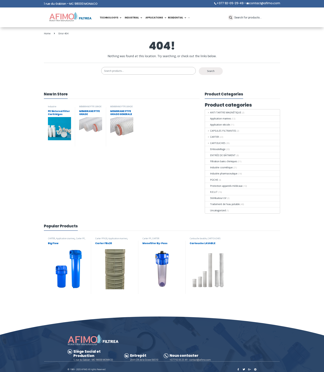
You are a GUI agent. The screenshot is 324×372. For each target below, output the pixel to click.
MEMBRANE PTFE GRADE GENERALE (121, 107)
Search (210, 71)
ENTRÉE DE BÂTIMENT (222, 155)
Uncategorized (218, 210)
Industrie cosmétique (221, 167)
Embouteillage (217, 149)
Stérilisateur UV (218, 198)
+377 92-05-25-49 (230, 3)
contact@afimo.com (264, 3)
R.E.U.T (214, 192)
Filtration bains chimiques (223, 161)
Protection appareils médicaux (226, 185)
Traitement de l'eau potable (225, 204)
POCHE (214, 179)
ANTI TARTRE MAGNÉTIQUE (225, 112)
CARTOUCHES (217, 143)
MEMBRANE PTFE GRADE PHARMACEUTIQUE (90, 107)
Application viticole (220, 124)
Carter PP (80, 238)
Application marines (220, 118)
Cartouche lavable (198, 238)
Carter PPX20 (101, 238)
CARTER (214, 136)
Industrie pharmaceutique (55, 107)
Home (47, 33)
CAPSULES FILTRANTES (223, 130)
